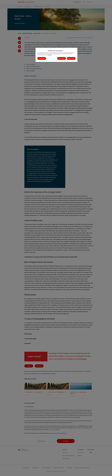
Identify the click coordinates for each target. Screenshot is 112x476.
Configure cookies (42, 58)
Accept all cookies (71, 58)
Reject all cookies (61, 58)
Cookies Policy (49, 54)
